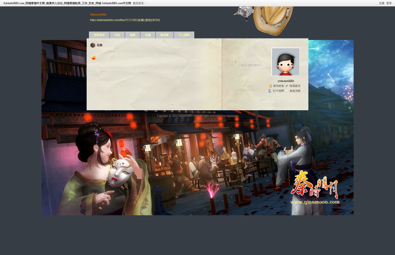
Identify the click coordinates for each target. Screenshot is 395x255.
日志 (117, 35)
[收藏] (140, 19)
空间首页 (99, 35)
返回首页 (138, 3)
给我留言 (295, 85)
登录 (389, 3)
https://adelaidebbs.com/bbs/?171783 (113, 19)
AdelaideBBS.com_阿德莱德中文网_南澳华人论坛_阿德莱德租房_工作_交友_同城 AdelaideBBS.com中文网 (67, 3)
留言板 (164, 35)
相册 (132, 35)
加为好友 (278, 85)
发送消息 (295, 90)
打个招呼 (278, 90)
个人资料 (184, 35)
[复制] (148, 19)
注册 (381, 3)
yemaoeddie (286, 81)
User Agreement (229, 115)
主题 (148, 35)
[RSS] (156, 19)
